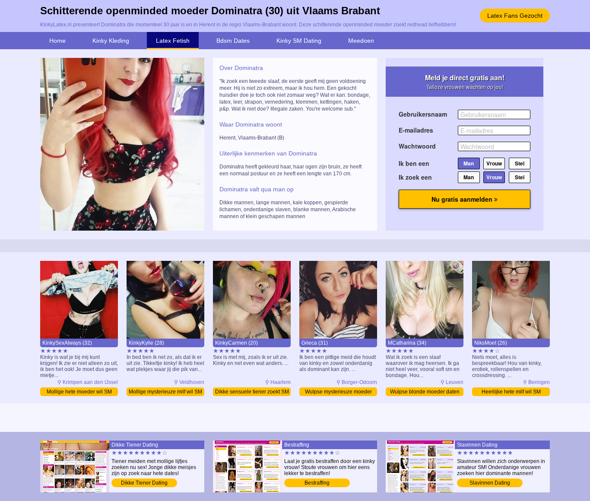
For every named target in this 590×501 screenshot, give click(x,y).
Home (57, 40)
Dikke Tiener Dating (144, 483)
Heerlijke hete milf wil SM (511, 392)
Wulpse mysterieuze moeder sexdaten (338, 392)
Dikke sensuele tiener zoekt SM (252, 392)
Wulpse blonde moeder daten (425, 392)
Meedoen (361, 40)
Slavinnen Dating (489, 483)
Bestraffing (317, 483)
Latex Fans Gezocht (514, 15)
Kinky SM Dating (298, 40)
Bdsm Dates (233, 40)
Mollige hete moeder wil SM (79, 392)
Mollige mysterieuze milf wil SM (165, 392)
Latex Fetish (173, 40)
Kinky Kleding (110, 40)
